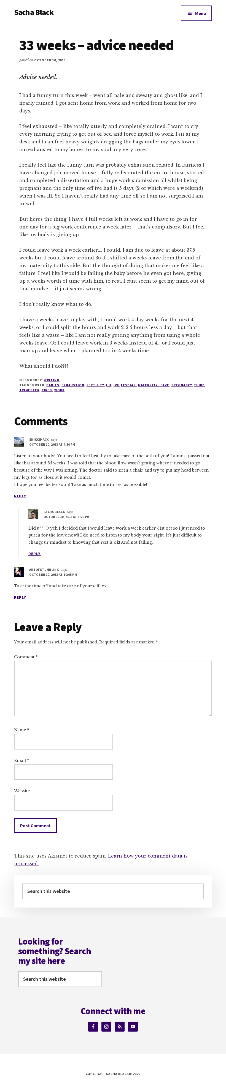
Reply (20, 495)
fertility (95, 385)
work (59, 390)
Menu (200, 13)
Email (21, 760)
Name (21, 729)
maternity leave (153, 385)
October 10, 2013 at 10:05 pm (53, 574)
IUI (108, 385)
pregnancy (181, 385)
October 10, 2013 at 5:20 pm (67, 517)
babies (52, 385)
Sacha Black (34, 12)
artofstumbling (44, 569)
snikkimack (39, 439)
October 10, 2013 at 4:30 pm (52, 444)
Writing (52, 380)
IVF (116, 385)
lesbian (128, 385)
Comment (25, 656)
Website (22, 790)
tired (47, 390)
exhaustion (72, 385)
